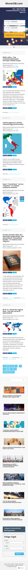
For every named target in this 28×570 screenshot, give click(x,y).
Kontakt (12, 564)
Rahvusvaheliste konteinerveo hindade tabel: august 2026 (12, 396)
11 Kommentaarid (15, 112)
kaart (7, 359)
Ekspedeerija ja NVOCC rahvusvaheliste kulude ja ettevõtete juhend (10, 465)
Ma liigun (6, 540)
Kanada (23, 298)
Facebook (16, 565)
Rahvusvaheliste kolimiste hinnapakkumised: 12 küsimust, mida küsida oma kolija (14, 484)
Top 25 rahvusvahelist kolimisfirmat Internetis (14, 413)
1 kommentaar (9, 299)
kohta (8, 564)
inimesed (10, 174)
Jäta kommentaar (16, 174)
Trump (4, 299)
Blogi (5, 564)
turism (9, 112)
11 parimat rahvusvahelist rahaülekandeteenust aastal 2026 (13, 430)
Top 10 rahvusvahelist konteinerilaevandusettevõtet (12, 501)
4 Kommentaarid (12, 359)
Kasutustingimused (9, 565)
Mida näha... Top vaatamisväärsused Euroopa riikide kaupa (12, 59)
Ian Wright (15, 65)
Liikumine (10, 298)
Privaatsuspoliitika (19, 564)
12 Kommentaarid (14, 224)
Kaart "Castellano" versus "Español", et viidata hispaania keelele (13, 185)
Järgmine (18, 554)
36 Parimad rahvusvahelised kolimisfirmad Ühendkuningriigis (12, 519)
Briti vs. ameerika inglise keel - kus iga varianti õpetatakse (13, 311)
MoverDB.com (14, 3)
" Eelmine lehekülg (8, 366)
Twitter (21, 565)
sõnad (9, 357)
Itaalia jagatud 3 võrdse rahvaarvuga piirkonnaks (13, 123)
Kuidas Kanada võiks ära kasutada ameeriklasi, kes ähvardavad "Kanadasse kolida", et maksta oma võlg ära (13, 238)
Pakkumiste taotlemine (15, 35)
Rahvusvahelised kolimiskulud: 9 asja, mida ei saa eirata (14, 448)
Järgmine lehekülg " (8, 372)
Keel (9, 224)
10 (14, 369)
